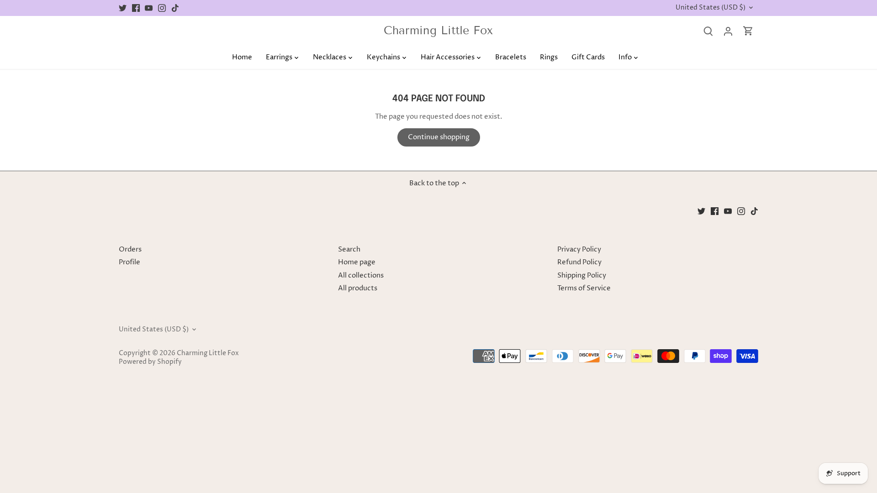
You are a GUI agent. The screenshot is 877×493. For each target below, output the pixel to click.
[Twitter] (123, 8)
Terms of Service (584, 288)
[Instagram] (162, 8)
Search (349, 249)
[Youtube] (149, 8)
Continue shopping (439, 137)
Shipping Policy (581, 275)
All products (357, 288)
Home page (356, 262)
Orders (130, 249)
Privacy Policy (579, 249)
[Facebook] (136, 8)
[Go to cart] (748, 31)
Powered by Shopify (150, 362)
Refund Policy (579, 262)
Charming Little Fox (438, 31)
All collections (361, 275)
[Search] (708, 31)
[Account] (728, 31)
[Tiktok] (175, 8)
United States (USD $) (710, 8)
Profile (129, 262)
